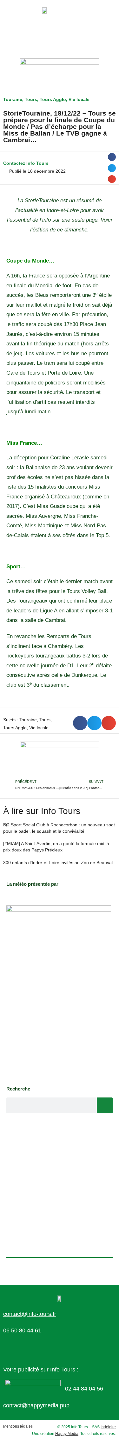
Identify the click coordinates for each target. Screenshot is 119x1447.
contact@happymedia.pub (36, 1405)
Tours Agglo (53, 99)
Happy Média (66, 1433)
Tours (31, 99)
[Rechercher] (105, 1105)
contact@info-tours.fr (29, 1314)
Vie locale (79, 99)
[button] (112, 157)
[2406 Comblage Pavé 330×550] (58, 992)
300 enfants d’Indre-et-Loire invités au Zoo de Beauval (58, 862)
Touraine (12, 99)
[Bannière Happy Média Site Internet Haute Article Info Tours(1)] (59, 759)
